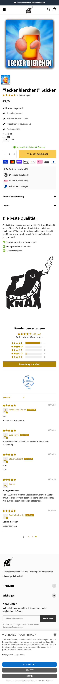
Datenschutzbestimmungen (13, 627)
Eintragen (48, 618)
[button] (9, 95)
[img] (9, 405)
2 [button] (28, 536)
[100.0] (28, 381)
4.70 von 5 (37, 334)
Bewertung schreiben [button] (29, 364)
